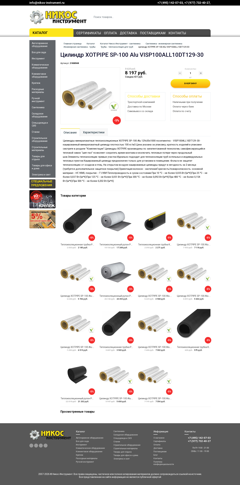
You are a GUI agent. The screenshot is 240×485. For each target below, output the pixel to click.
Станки (36, 132)
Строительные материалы (40, 148)
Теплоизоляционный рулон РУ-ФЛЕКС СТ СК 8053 (87, 398)
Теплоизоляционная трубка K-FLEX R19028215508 (204, 347)
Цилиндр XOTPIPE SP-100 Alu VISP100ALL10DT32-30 (166, 347)
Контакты (177, 33)
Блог (155, 455)
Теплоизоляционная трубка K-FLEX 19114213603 (164, 244)
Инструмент (38, 58)
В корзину (190, 83)
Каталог (40, 33)
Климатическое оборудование (40, 66)
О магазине (158, 438)
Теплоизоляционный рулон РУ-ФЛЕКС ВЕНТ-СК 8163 (127, 296)
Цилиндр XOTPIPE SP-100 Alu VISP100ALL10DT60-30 (89, 296)
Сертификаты (88, 33)
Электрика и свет (41, 174)
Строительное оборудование (40, 139)
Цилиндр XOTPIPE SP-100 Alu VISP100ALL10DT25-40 (205, 244)
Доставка (128, 33)
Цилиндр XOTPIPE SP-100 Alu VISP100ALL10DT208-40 (167, 296)
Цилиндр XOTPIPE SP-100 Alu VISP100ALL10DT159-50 (206, 296)
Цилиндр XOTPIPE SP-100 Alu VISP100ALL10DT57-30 (127, 398)
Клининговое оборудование (40, 75)
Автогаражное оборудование (40, 44)
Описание (70, 132)
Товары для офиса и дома (42, 167)
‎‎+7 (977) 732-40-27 (197, 2)
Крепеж (36, 83)
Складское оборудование (40, 115)
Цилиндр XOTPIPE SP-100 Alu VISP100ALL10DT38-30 (166, 398)
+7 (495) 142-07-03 (170, 2)
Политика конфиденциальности (163, 463)
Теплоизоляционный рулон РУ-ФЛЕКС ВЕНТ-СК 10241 (128, 244)
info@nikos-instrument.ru (46, 2)
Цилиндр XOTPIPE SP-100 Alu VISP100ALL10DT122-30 (89, 347)
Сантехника (38, 107)
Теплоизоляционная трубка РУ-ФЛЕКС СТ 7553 (125, 347)
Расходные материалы (38, 90)
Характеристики (93, 132)
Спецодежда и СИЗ (40, 124)
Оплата (110, 33)
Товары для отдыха (38, 158)
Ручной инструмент (38, 100)
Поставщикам (153, 33)
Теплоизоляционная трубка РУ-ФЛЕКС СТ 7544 (86, 244)
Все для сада (39, 52)
